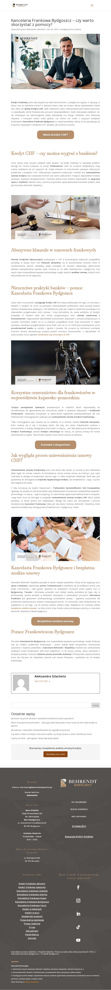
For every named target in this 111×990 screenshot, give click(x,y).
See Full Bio (41, 681)
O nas (32, 927)
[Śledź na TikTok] (78, 927)
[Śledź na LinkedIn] (78, 914)
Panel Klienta (32, 934)
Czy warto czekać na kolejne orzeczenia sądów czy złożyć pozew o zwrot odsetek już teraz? (51, 734)
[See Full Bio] (49, 681)
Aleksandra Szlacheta (35, 29)
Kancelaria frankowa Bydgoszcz (32, 901)
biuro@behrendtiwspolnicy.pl (38, 787)
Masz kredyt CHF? (55, 135)
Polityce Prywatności (32, 982)
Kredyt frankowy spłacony (32, 887)
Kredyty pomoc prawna (71, 29)
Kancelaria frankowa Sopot (32, 898)
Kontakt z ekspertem (55, 445)
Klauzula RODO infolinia (79, 836)
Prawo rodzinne (32, 923)
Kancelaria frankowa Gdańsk (32, 891)
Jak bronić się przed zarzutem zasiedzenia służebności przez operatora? (42, 718)
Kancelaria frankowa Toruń (32, 905)
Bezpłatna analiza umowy (55, 621)
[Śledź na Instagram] (78, 901)
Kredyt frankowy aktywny (32, 883)
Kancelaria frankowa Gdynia (32, 894)
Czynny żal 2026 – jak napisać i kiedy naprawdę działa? (35, 738)
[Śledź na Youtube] (78, 940)
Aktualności (32, 931)
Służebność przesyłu (32, 916)
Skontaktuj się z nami (55, 754)
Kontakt (32, 938)
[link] (32, 982)
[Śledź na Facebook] (78, 887)
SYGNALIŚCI (79, 826)
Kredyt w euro (32, 912)
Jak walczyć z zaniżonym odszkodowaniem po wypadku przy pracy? (40, 730)
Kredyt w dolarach (32, 909)
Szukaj (95, 705)
